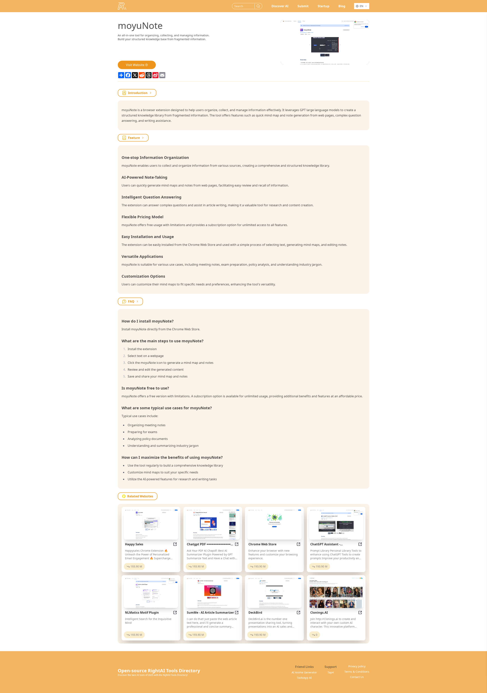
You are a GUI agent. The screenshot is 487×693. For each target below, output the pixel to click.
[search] (258, 6)
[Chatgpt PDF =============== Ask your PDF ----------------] (213, 524)
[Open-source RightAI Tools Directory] (122, 6)
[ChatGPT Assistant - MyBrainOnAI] (336, 524)
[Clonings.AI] (336, 593)
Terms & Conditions (356, 671)
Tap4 (331, 672)
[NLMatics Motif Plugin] (151, 593)
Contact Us (357, 677)
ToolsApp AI (304, 677)
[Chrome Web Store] (274, 524)
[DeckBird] (274, 593)
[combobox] (361, 6)
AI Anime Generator (304, 672)
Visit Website (135, 65)
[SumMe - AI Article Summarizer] (213, 593)
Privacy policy (356, 666)
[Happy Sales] (151, 524)
